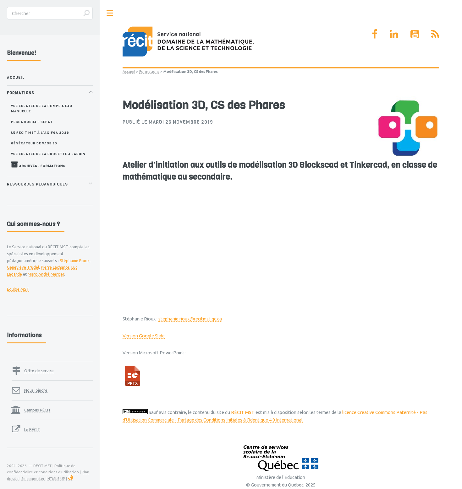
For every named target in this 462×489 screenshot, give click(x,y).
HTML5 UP (56, 478)
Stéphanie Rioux (75, 260)
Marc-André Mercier (46, 274)
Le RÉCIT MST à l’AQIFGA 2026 (40, 132)
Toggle (110, 13)
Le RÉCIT (32, 429)
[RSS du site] (435, 34)
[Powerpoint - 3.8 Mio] (133, 384)
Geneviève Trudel (23, 267)
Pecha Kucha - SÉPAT (32, 122)
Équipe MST (18, 289)
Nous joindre (35, 390)
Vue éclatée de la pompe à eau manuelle (41, 108)
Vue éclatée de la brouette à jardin (48, 154)
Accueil (129, 71)
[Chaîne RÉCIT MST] (414, 34)
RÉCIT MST (243, 412)
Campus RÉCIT (37, 410)
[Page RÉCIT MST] (374, 34)
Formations (149, 71)
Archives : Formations (42, 166)
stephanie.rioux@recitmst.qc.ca (190, 318)
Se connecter (33, 478)
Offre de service (39, 370)
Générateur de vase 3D (34, 143)
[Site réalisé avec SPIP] (70, 478)
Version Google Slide (144, 335)
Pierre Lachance (55, 267)
